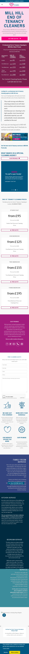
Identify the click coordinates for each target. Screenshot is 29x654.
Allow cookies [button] (14, 652)
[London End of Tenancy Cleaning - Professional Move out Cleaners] (14, 4)
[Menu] (2, 4)
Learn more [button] (6, 648)
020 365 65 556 (16, 82)
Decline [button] (6, 652)
